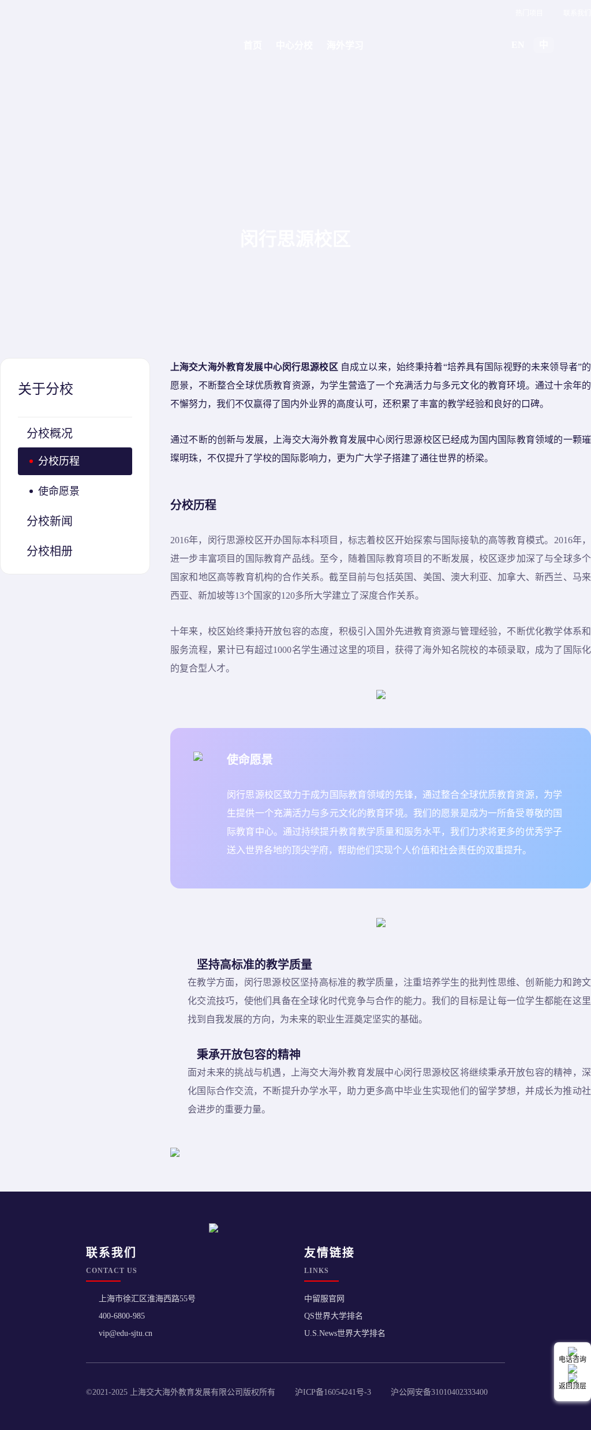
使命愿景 (59, 491)
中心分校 (294, 45)
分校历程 (59, 461)
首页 (253, 45)
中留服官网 (324, 1298)
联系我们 (577, 13)
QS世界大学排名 (333, 1316)
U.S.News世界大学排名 (345, 1333)
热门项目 (529, 13)
